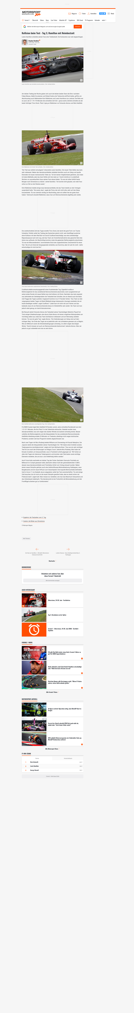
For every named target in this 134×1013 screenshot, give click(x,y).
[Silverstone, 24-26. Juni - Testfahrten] (52, 600)
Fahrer (37, 758)
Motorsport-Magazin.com (31, 13)
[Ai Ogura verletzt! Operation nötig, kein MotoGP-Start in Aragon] (52, 710)
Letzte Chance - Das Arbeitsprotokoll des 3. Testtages (68, 554)
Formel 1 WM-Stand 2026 (52, 776)
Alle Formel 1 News (51, 692)
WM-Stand (80, 20)
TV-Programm (89, 20)
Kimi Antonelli (34, 762)
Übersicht (35, 20)
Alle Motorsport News (51, 749)
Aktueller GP (63, 20)
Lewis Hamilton (34, 766)
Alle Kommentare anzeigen (53, 580)
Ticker (84, 13)
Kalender (97, 20)
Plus (101, 13)
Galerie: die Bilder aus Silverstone (34, 521)
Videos (42, 20)
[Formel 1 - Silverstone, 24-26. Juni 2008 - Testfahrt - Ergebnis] (52, 630)
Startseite (52, 561)
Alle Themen (26, 538)
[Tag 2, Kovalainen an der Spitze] (52, 615)
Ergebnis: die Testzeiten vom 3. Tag (34, 517)
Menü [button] (112, 13)
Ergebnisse (72, 20)
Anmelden (93, 13)
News (47, 20)
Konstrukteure (68, 758)
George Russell (34, 770)
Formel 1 (27, 20)
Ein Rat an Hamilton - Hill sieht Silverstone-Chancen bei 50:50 (37, 554)
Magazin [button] (74, 13)
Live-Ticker (54, 20)
